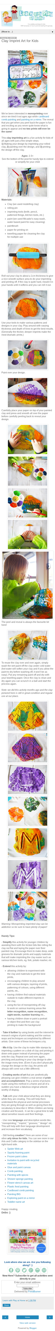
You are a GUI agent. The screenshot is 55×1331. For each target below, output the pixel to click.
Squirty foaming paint (18, 1152)
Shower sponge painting (20, 1179)
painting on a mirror (31, 119)
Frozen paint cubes (17, 1156)
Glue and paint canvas (19, 1167)
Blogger (33, 1328)
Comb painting (15, 1171)
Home (27, 1317)
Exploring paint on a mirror (21, 1198)
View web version (28, 1323)
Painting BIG (14, 1194)
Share (6, 1305)
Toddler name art (16, 1202)
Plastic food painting (17, 1186)
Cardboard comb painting (20, 1190)
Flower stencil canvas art (20, 1183)
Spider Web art (15, 1149)
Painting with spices (17, 1175)
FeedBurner (34, 1291)
